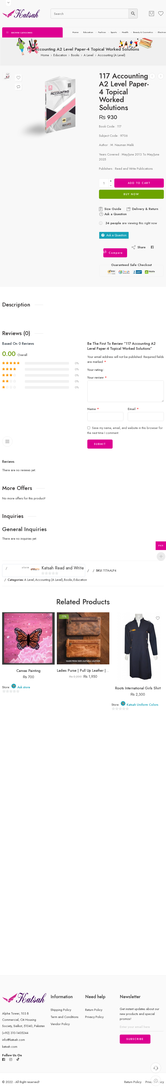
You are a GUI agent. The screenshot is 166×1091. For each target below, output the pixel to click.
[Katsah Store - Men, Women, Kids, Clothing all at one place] (21, 13)
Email (133, 409)
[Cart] (151, 14)
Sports (114, 32)
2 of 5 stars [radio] (110, 369)
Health (125, 32)
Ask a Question (115, 214)
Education (88, 32)
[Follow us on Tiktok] (17, 1059)
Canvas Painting (28, 670)
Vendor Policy (60, 1024)
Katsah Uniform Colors (142, 704)
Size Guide (112, 209)
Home (75, 32)
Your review (97, 377)
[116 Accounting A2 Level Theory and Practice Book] (152, 76)
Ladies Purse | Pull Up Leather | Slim (83, 670)
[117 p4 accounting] (6, 76)
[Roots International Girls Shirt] (138, 647)
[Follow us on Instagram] (10, 1059)
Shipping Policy (61, 1009)
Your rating (95, 370)
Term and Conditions (64, 1017)
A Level (88, 55)
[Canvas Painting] (28, 638)
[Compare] (18, 86)
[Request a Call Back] (156, 1068)
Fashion (102, 32)
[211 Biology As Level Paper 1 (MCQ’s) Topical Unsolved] (161, 76)
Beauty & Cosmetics (143, 32)
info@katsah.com (13, 1039)
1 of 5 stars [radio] (109, 369)
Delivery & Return (144, 209)
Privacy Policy (94, 1017)
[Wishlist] (18, 77)
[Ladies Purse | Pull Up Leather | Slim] (83, 638)
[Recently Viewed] (156, 1081)
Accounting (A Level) (111, 55)
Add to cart (139, 183)
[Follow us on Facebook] (3, 1059)
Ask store (23, 687)
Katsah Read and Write (63, 568)
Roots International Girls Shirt (138, 688)
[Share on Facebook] (152, 247)
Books (75, 55)
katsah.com (9, 1046)
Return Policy (93, 1009)
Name (93, 409)
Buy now (131, 194)
